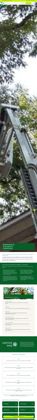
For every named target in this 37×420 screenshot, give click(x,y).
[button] (22, 3)
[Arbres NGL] (6, 3)
